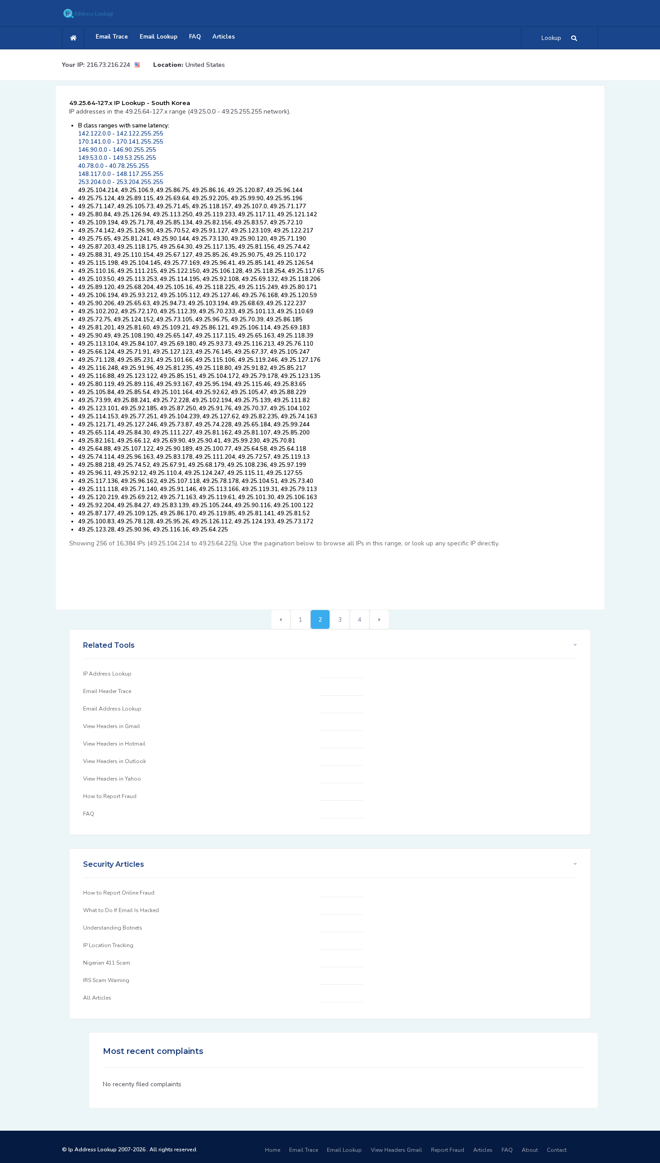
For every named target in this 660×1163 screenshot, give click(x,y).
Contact (557, 1150)
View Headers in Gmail (111, 726)
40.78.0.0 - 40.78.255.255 (113, 166)
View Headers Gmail (396, 1150)
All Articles (97, 997)
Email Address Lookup (112, 708)
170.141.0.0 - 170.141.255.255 (120, 142)
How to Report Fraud (109, 796)
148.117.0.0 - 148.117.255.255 (120, 174)
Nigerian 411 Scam (106, 962)
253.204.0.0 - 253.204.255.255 (120, 182)
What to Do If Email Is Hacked (121, 910)
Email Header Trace (107, 691)
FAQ (195, 37)
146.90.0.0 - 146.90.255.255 (117, 150)
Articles (223, 37)
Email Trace (112, 37)
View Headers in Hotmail (114, 743)
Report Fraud (447, 1150)
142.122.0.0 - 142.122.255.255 (120, 134)
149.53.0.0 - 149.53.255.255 (117, 158)
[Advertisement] (232, 573)
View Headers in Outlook (114, 761)
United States (205, 65)
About (530, 1150)
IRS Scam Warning (106, 980)
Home (272, 1150)
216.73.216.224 (108, 65)
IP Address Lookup (107, 673)
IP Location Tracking (108, 945)
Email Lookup (158, 37)
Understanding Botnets (112, 927)
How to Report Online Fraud (118, 892)
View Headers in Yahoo (112, 778)
